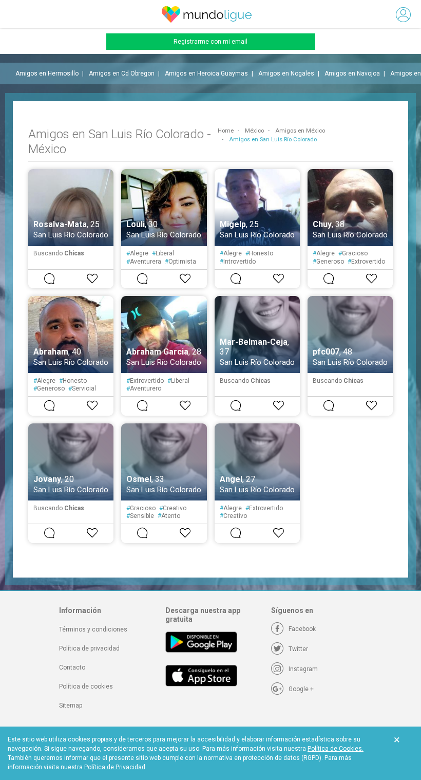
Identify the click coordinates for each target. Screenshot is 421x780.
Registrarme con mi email (210, 41)
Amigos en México (300, 130)
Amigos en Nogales (286, 73)
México (254, 130)
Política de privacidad (89, 648)
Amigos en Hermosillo (47, 73)
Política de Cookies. (335, 748)
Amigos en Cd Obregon (122, 73)
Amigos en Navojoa (352, 73)
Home (226, 130)
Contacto (72, 667)
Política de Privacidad (114, 767)
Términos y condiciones (93, 629)
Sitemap (70, 705)
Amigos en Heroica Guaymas (206, 73)
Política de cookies (86, 686)
